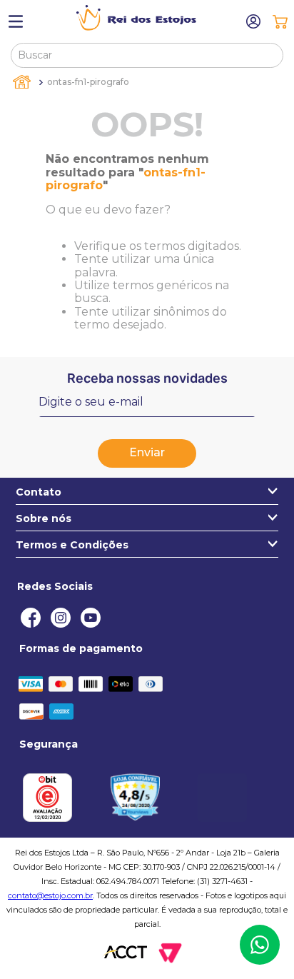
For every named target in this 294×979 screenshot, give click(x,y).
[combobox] (147, 55)
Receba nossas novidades (147, 378)
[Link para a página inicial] (23, 82)
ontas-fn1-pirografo (88, 81)
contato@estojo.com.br (50, 895)
